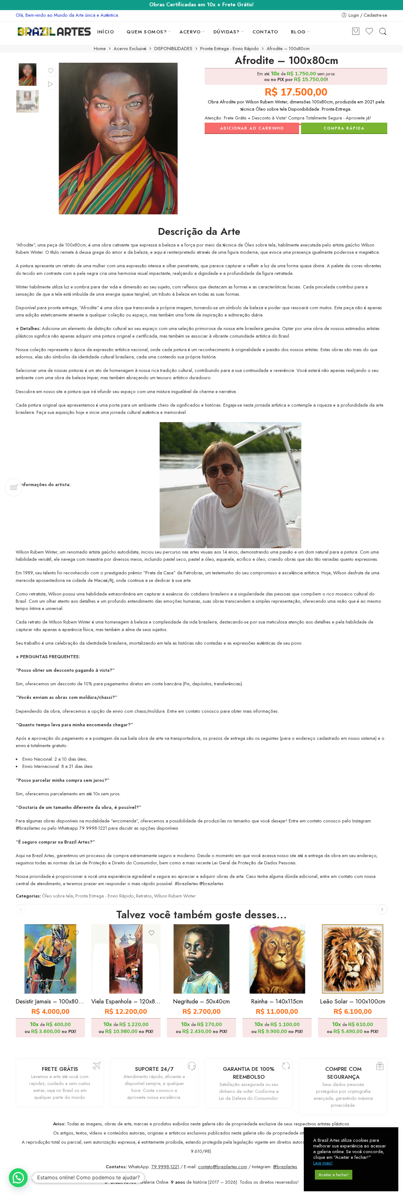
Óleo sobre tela (57, 895)
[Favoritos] (51, 71)
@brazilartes (285, 1166)
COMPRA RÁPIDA (344, 128)
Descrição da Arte (199, 232)
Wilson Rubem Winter (175, 895)
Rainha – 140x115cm (277, 1001)
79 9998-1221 (165, 1166)
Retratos (144, 895)
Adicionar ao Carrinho (252, 128)
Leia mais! (323, 1163)
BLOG (298, 31)
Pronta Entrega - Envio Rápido (229, 48)
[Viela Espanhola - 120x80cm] (126, 959)
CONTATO (265, 31)
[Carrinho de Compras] (355, 32)
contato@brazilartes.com (222, 1166)
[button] (18, 1177)
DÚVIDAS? (226, 31)
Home (100, 48)
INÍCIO (105, 31)
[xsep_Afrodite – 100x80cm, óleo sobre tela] (27, 74)
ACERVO (190, 31)
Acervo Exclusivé (130, 48)
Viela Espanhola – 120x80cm (126, 1001)
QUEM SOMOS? (147, 31)
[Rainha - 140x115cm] (277, 959)
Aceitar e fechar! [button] (334, 1175)
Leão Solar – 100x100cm (352, 1001)
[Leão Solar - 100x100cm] (352, 959)
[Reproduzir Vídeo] (51, 84)
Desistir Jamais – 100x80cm (50, 1001)
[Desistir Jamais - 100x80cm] (50, 959)
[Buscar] (382, 32)
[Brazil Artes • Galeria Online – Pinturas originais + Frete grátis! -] (54, 31)
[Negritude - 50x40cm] (201, 959)
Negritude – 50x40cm (201, 1001)
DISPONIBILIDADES (173, 48)
